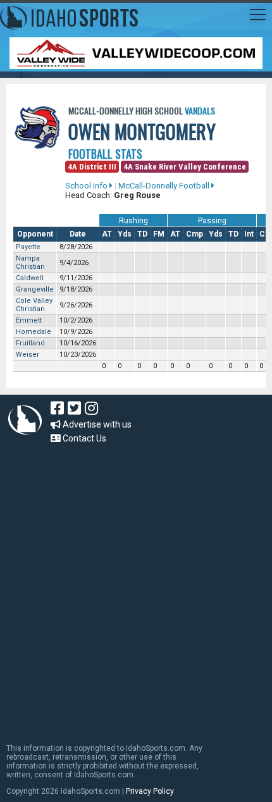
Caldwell (30, 278)
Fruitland (30, 343)
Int (249, 234)
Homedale (33, 332)
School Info (87, 185)
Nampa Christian (30, 262)
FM (158, 234)
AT (107, 234)
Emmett (29, 320)
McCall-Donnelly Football (164, 185)
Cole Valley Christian (34, 305)
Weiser (27, 354)
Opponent (35, 234)
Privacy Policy (150, 791)
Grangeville (35, 289)
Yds (125, 234)
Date (78, 234)
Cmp (194, 234)
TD (142, 234)
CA (265, 234)
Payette (28, 247)
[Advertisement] (136, 588)
